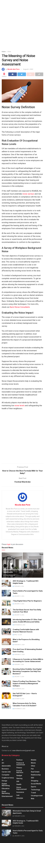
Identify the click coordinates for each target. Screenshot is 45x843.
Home (4, 51)
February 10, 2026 (9, 575)
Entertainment (7, 796)
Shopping (34, 781)
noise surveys (28, 194)
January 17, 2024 (19, 676)
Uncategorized (36, 796)
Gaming (19, 778)
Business (5, 769)
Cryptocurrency (8, 778)
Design (4, 781)
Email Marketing (6, 792)
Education (5, 788)
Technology (35, 790)
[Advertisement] (22, 24)
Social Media (36, 784)
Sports (33, 787)
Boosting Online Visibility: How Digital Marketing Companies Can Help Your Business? (27, 671)
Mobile (33, 760)
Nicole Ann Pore (14, 69)
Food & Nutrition (19, 771)
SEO (32, 778)
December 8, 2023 (19, 688)
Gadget (19, 775)
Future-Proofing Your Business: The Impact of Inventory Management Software (26, 683)
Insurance (20, 792)
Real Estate (35, 772)
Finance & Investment (20, 764)
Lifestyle (19, 798)
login (8, 544)
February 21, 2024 (19, 644)
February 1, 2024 (19, 664)
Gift (17, 781)
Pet (32, 769)
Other (9, 51)
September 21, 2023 (19, 708)
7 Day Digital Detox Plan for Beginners (27, 601)
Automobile (6, 766)
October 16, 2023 (19, 698)
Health (18, 784)
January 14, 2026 (19, 615)
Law (17, 795)
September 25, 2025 (19, 624)
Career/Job (6, 772)
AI (2, 760)
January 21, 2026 (19, 603)
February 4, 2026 (19, 586)
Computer (5, 775)
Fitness (19, 768)
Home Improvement (21, 788)
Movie (33, 763)
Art (3, 763)
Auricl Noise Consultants (20, 307)
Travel (33, 793)
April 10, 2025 (18, 634)
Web (32, 798)
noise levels (20, 405)
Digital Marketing (6, 784)
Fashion (19, 760)
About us (5, 746)
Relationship (35, 775)
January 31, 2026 (19, 596)
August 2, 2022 (28, 69)
